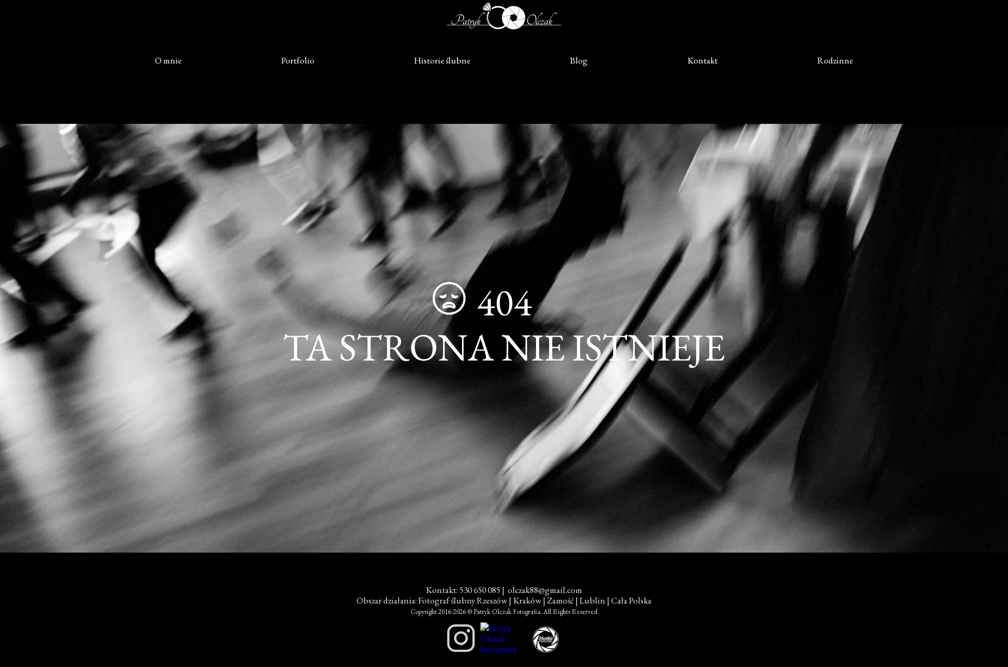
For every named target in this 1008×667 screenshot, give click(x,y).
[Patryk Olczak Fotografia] (502, 648)
